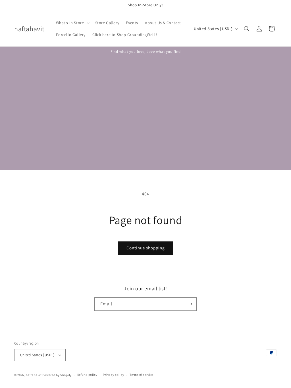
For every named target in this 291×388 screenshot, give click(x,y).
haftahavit (34, 375)
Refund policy (87, 375)
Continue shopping (145, 248)
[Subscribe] (190, 304)
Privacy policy (113, 375)
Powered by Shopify (57, 375)
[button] (72, 23)
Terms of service (141, 375)
